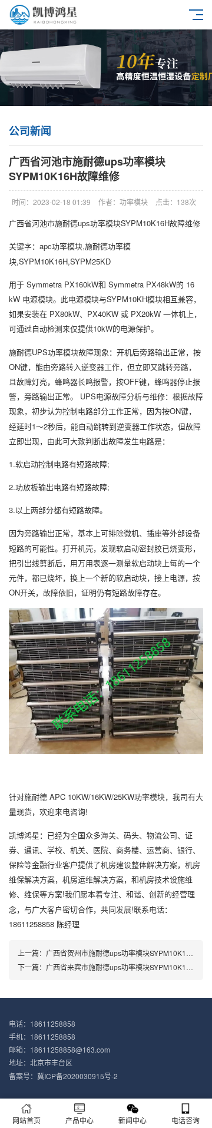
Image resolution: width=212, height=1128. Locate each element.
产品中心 (79, 1120)
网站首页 (26, 1120)
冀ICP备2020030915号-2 (77, 1076)
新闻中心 (132, 1120)
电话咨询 (185, 1120)
